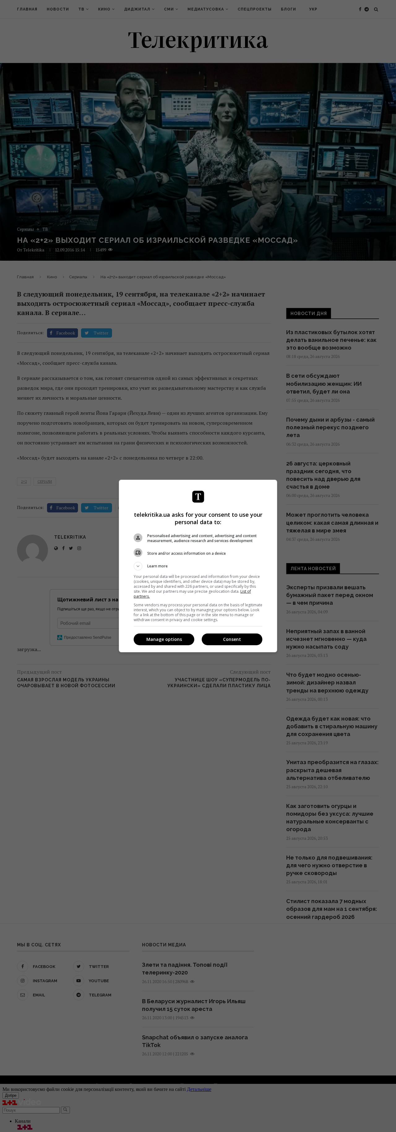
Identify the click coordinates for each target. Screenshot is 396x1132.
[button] (198, 566)
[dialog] (198, 566)
